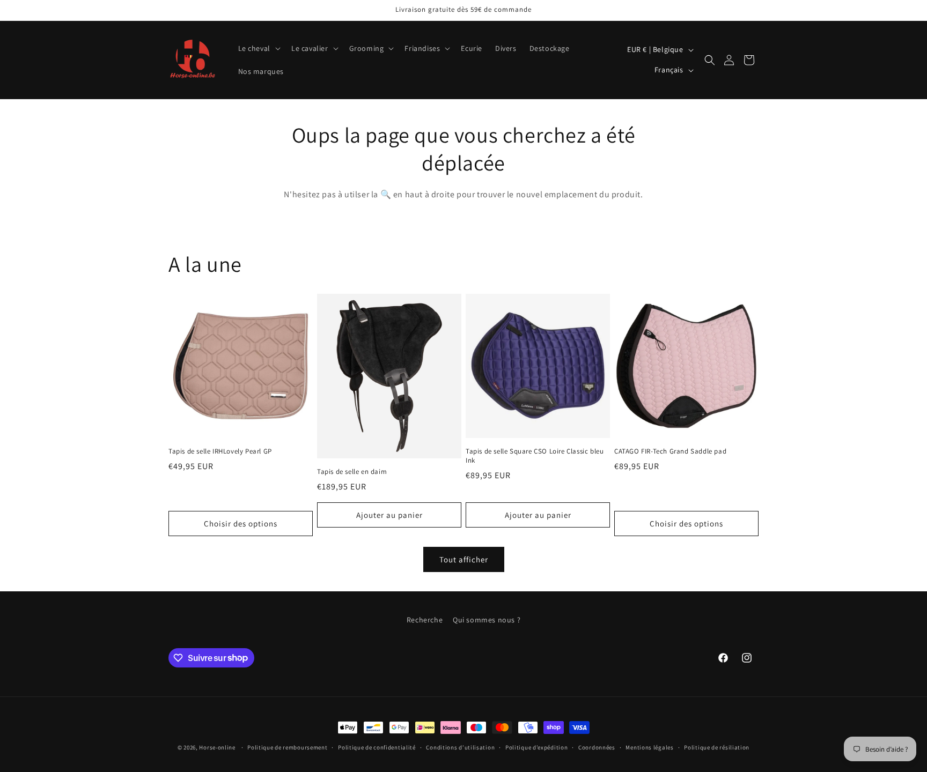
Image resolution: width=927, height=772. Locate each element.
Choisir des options (240, 523)
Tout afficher (463, 559)
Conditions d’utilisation (460, 747)
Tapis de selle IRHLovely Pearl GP (220, 451)
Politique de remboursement (287, 747)
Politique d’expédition (536, 747)
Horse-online (217, 747)
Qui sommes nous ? (486, 620)
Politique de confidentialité (377, 747)
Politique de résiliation (716, 747)
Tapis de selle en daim (352, 471)
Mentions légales (649, 747)
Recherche (425, 620)
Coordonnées (596, 747)
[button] (258, 48)
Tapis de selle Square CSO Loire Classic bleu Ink (535, 456)
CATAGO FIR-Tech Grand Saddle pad (670, 451)
